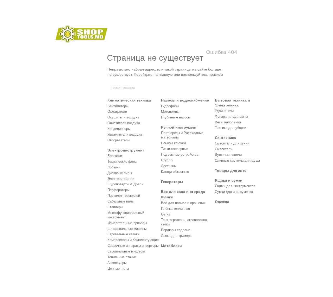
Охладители (117, 111)
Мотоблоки (171, 246)
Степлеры (115, 207)
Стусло (166, 160)
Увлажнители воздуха (124, 134)
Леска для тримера (176, 236)
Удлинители (224, 111)
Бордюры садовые (175, 230)
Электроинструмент (125, 150)
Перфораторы (118, 190)
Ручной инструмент (179, 127)
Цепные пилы (118, 268)
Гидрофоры (170, 106)
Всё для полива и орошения (183, 203)
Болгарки (114, 156)
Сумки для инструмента (234, 192)
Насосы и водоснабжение (185, 100)
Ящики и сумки (228, 180)
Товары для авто (231, 170)
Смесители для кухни (232, 143)
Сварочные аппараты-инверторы (132, 246)
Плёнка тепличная (175, 209)
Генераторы (172, 182)
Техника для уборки (230, 128)
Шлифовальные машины (126, 229)
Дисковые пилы (119, 173)
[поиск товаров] (223, 87)
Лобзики (113, 167)
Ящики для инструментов (235, 186)
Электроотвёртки (120, 179)
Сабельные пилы (120, 201)
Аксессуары (116, 263)
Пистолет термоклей (123, 196)
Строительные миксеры (126, 251)
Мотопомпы (170, 111)
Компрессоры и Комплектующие (133, 240)
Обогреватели (118, 140)
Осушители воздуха (123, 117)
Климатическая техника (129, 100)
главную (166, 74)
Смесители (223, 149)
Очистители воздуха (123, 123)
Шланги (167, 197)
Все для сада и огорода (183, 191)
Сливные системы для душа (237, 160)
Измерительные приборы (127, 223)
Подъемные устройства (179, 154)
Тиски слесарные (174, 149)
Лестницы (168, 166)
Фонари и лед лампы (231, 116)
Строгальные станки (123, 234)
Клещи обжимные (175, 172)
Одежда (222, 202)
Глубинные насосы (175, 117)
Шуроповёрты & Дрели (125, 184)
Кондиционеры (118, 129)
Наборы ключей (173, 143)
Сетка (165, 214)
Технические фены (122, 161)
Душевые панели (228, 155)
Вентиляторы (117, 106)
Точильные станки (121, 257)
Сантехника (225, 138)
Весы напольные (228, 122)
